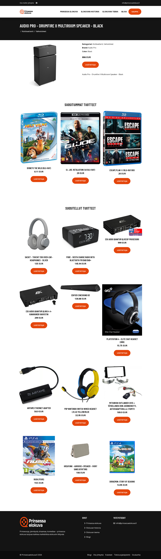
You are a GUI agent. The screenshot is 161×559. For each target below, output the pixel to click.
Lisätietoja (90, 65)
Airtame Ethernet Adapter (39, 408)
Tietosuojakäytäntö (122, 555)
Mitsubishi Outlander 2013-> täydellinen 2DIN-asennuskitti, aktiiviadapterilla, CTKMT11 (122, 406)
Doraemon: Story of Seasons (122, 481)
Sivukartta (136, 555)
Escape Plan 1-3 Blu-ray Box (122, 170)
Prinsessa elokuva (69, 11)
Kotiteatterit (28, 31)
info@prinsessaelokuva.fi (131, 3)
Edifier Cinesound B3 (80, 295)
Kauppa (135, 12)
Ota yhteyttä (98, 555)
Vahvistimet (41, 31)
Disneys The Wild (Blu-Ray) (39, 168)
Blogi (124, 11)
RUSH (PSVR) (39, 479)
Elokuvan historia (90, 11)
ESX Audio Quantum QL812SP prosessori (122, 239)
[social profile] (36, 3)
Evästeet (108, 555)
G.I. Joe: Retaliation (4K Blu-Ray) (80, 169)
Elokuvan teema (110, 11)
